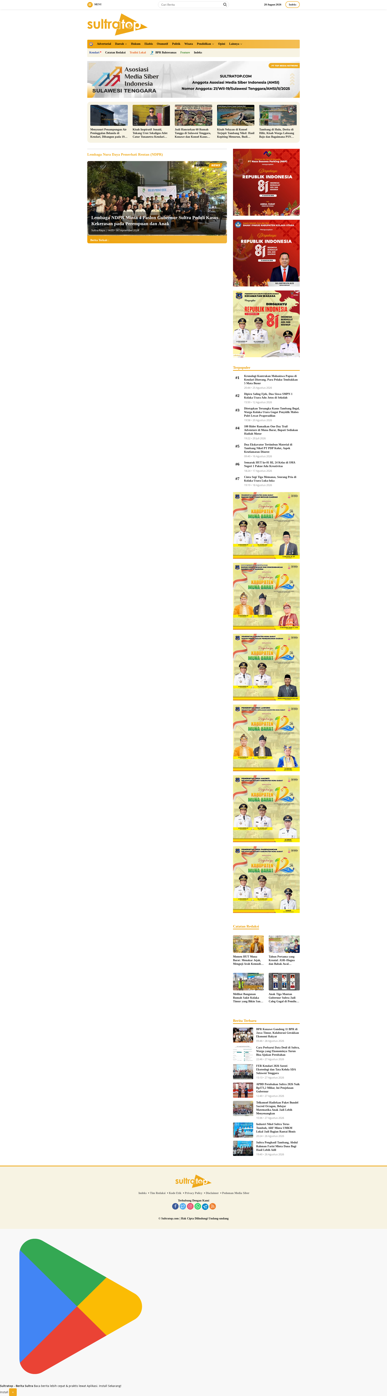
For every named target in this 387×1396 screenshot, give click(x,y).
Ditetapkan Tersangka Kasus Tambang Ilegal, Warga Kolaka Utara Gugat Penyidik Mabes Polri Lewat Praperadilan (272, 412)
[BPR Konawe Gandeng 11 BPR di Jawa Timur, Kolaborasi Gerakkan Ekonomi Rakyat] (243, 1035)
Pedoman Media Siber (235, 1193)
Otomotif (162, 43)
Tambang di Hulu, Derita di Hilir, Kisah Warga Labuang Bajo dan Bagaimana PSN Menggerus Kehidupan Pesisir (277, 133)
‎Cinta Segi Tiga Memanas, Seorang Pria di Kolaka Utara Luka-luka (270, 479)
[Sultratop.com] (117, 24)
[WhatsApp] (198, 1206)
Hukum (135, 43)
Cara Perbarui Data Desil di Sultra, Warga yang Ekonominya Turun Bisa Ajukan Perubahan (278, 1051)
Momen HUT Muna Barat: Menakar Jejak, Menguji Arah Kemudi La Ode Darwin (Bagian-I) (248, 960)
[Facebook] (175, 1206)
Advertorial (104, 43)
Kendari (94, 52)
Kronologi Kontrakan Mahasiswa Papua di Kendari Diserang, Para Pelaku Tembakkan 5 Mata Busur (271, 380)
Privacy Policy (193, 1193)
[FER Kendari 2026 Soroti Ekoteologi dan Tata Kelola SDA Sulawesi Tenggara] (243, 1071)
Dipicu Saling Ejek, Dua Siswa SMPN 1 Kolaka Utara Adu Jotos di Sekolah (268, 395)
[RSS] (212, 1206)
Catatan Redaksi (115, 52)
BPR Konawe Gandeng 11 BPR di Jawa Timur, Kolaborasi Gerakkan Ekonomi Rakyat (277, 1033)
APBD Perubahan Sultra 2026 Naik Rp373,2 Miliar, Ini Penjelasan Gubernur (278, 1088)
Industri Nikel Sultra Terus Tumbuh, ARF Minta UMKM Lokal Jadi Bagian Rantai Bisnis (275, 1128)
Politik (176, 43)
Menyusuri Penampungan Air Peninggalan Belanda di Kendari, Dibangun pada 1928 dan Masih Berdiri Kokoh (108, 133)
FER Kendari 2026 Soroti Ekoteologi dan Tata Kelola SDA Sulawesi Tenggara (276, 1069)
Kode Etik (175, 1193)
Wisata (188, 43)
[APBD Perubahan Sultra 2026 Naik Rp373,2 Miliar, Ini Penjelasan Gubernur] (243, 1090)
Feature (185, 52)
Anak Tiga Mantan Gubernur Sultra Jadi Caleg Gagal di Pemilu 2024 (282, 998)
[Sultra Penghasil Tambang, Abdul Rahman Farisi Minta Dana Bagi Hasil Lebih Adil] (243, 1148)
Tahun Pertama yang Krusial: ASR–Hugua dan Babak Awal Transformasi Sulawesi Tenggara (282, 960)
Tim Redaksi (157, 1193)
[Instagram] (190, 1206)
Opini (221, 43)
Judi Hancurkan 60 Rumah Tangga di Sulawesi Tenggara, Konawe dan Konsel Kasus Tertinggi (193, 133)
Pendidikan (204, 43)
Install (4, 1392)
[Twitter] (183, 1206)
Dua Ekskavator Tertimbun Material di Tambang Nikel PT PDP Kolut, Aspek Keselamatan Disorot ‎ (268, 448)
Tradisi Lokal (138, 52)
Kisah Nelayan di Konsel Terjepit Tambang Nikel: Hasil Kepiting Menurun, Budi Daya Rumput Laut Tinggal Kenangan (235, 133)
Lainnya (234, 43)
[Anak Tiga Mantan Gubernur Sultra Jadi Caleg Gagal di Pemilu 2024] (284, 981)
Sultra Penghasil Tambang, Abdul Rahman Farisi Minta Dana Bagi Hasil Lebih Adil (277, 1146)
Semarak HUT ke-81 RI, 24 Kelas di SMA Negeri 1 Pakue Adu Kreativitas (269, 464)
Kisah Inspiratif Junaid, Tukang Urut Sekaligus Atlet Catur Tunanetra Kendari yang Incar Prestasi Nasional (150, 133)
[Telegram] (205, 1206)
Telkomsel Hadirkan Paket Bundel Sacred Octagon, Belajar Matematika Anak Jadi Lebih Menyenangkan (277, 1108)
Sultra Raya (98, 230)
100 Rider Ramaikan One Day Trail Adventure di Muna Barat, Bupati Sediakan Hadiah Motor (271, 430)
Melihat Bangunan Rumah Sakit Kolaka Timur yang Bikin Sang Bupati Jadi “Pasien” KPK (247, 998)
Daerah (119, 43)
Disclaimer (212, 1193)
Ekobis (149, 43)
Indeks (292, 4)
